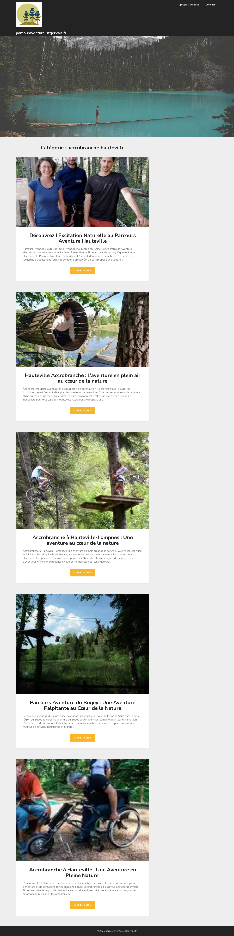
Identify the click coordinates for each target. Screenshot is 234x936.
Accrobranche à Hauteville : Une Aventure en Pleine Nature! (82, 872)
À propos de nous (188, 4)
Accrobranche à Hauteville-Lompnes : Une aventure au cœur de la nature (82, 540)
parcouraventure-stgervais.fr (41, 33)
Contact (210, 4)
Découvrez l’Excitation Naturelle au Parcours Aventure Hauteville (82, 238)
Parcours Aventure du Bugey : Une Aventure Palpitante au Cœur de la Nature (82, 705)
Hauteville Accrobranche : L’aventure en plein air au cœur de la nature (82, 378)
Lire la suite (82, 270)
